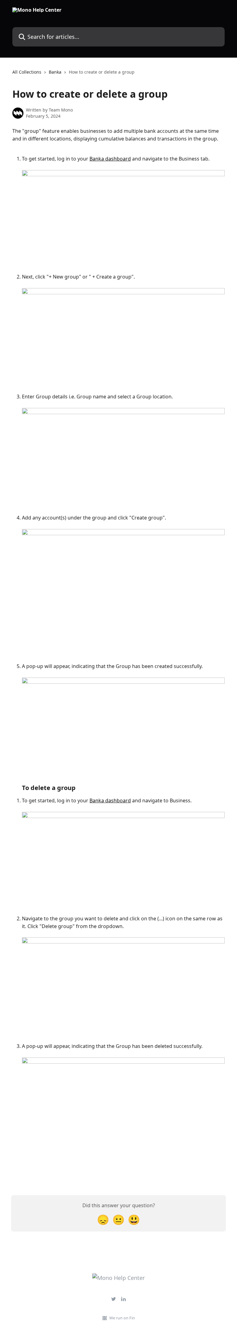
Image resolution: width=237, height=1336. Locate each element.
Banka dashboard (110, 158)
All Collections (26, 72)
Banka (55, 72)
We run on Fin (122, 1318)
